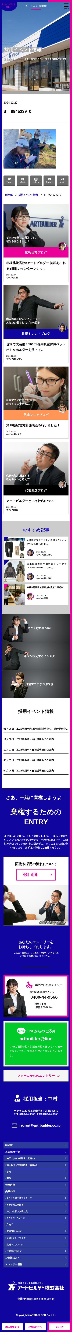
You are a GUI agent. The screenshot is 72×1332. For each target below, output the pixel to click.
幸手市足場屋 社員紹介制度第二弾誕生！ (46, 587)
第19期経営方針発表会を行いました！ (33, 425)
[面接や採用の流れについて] (36, 874)
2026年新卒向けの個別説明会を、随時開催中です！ (36, 728)
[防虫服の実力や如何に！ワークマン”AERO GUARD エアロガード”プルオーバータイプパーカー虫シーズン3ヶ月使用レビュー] (14, 571)
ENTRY (60, 1327)
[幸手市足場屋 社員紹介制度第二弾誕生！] (14, 594)
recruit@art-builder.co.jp (39, 1125)
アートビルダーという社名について (31, 501)
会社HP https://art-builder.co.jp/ (36, 1298)
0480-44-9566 (44, 997)
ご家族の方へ (35, 1327)
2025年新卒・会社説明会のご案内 (28, 739)
